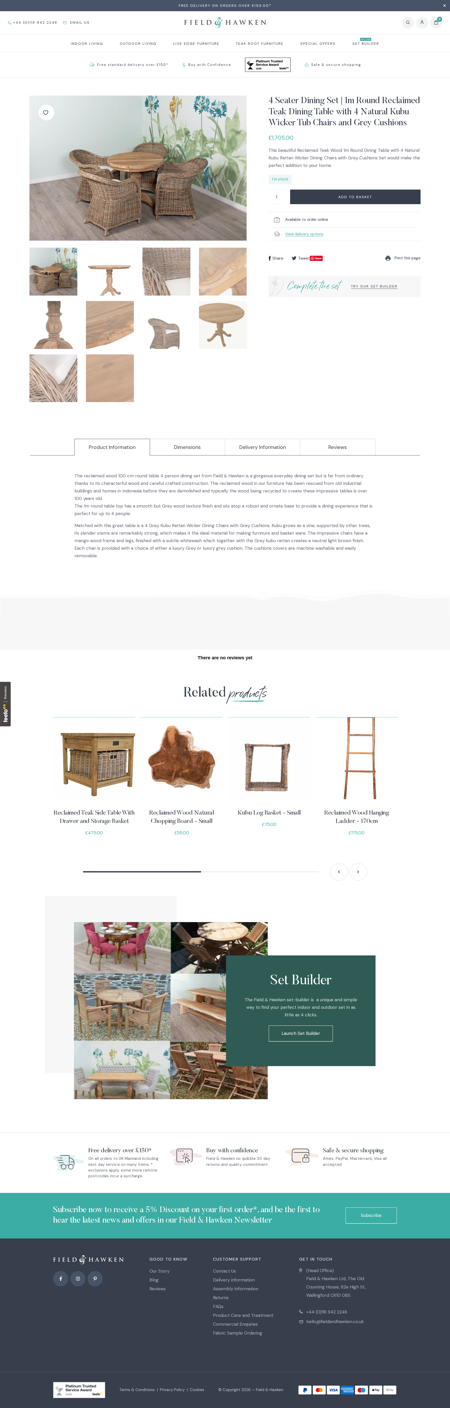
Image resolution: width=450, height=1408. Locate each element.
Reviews (337, 447)
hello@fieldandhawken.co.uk (335, 1321)
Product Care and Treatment (243, 1315)
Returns (221, 1297)
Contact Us (224, 1271)
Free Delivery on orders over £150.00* (225, 5)
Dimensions (187, 447)
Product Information (112, 447)
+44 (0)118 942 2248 (326, 1312)
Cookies (197, 1389)
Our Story (159, 1271)
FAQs (218, 1306)
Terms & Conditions (137, 1389)
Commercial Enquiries (235, 1324)
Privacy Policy (172, 1389)
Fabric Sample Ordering (237, 1333)
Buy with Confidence (209, 64)
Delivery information (234, 1280)
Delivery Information (262, 447)
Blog (154, 1280)
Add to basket (355, 197)
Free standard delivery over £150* (132, 64)
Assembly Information (235, 1289)
